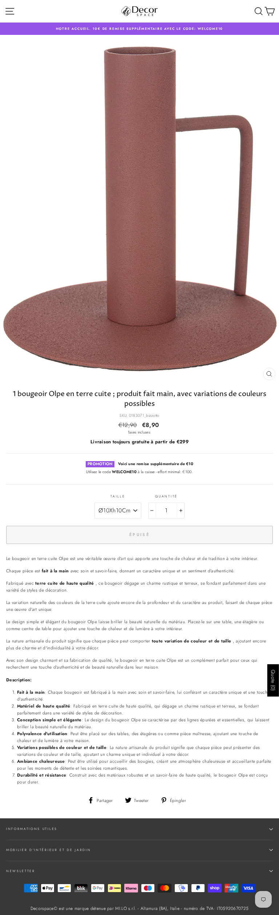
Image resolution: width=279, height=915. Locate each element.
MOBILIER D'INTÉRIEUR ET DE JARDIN (48, 849)
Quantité (166, 496)
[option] (139, 28)
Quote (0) (273, 680)
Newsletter (20, 870)
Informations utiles (31, 828)
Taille (117, 496)
